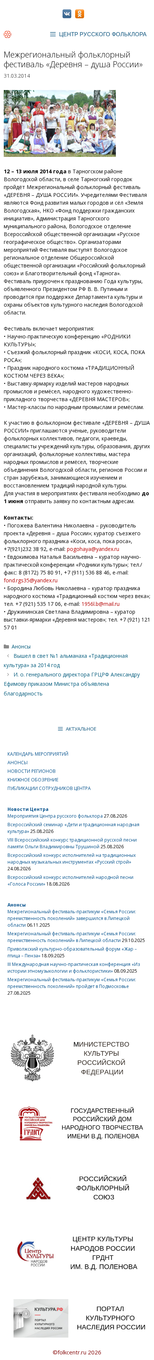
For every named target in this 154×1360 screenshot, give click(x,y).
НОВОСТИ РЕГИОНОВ (31, 771)
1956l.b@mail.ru (100, 603)
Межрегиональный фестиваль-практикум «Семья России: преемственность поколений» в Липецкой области (71, 937)
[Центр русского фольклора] (7, 34)
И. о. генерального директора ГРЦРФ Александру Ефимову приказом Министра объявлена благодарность (72, 684)
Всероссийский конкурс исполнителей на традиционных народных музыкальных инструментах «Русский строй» (71, 858)
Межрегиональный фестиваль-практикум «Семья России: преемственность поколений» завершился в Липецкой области (71, 918)
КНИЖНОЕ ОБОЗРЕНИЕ (32, 780)
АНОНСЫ (17, 762)
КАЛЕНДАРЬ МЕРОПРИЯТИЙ (37, 754)
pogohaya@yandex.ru (93, 548)
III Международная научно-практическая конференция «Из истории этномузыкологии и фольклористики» (73, 967)
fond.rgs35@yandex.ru (31, 580)
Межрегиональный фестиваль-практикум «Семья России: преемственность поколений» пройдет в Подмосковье (71, 982)
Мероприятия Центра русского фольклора (55, 816)
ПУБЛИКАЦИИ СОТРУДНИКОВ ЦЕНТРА (49, 788)
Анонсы (21, 646)
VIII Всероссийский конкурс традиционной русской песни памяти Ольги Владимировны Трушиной (72, 843)
